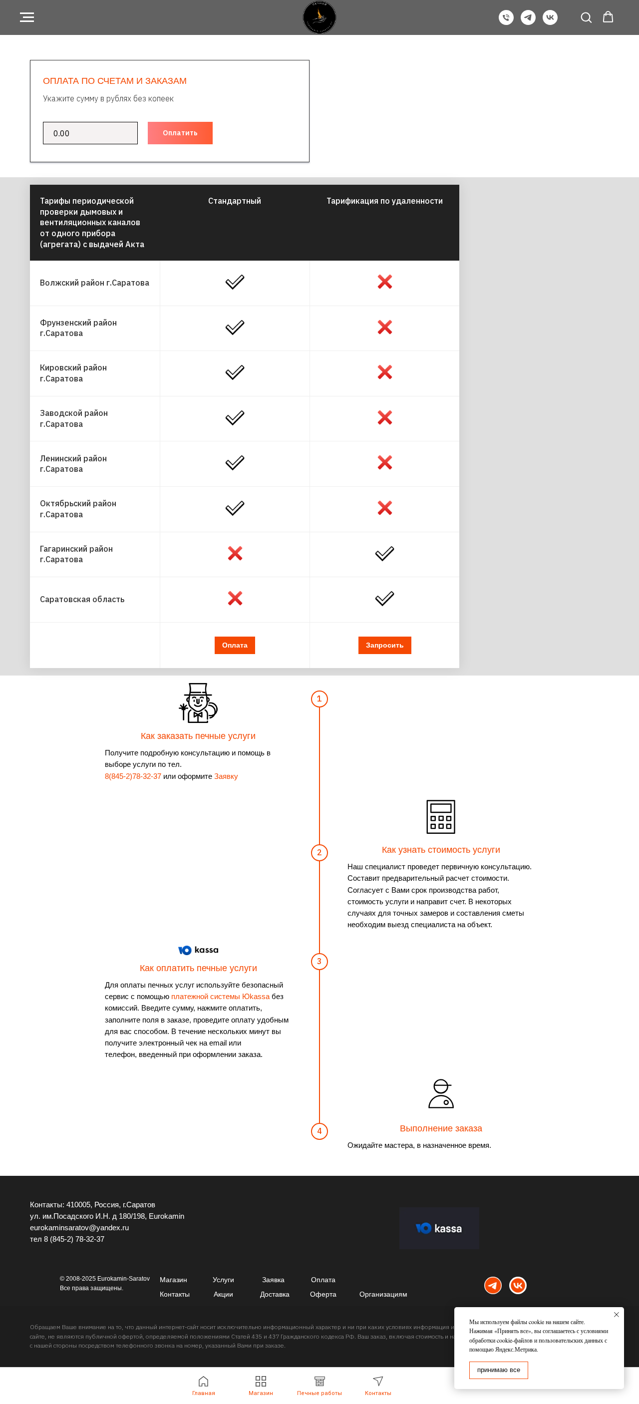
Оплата (323, 1280)
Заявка (273, 1280)
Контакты (175, 1294)
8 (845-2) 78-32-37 (74, 1239)
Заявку (226, 776)
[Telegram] (528, 22)
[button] (586, 17)
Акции (223, 1294)
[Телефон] (506, 22)
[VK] (550, 22)
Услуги (223, 1280)
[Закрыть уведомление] (617, 1315)
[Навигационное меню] (27, 17)
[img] (493, 1285)
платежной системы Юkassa (220, 996)
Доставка (275, 1294)
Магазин (173, 1280)
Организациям (383, 1294)
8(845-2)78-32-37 (133, 776)
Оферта (323, 1294)
